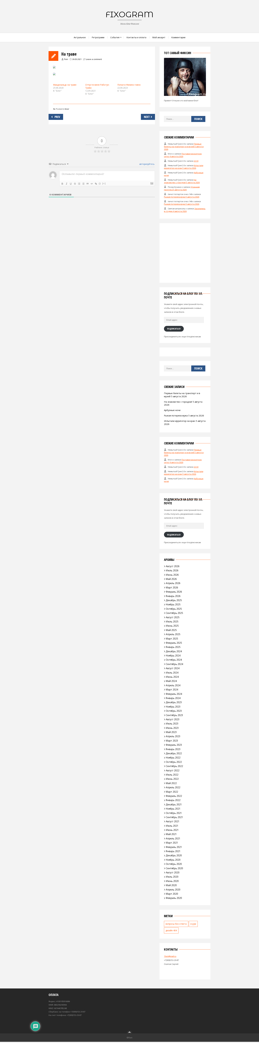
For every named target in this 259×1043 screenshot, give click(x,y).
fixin (66, 59)
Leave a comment (94, 59)
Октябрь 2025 (174, 608)
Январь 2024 (173, 698)
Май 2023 (171, 732)
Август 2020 (172, 872)
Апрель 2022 (173, 787)
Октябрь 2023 (174, 710)
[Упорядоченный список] (79, 183)
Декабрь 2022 (174, 753)
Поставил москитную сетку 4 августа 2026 (183, 155)
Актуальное (80, 37)
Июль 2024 (172, 672)
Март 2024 (172, 689)
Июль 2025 (172, 621)
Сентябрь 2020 (174, 868)
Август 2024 (172, 668)
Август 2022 (172, 770)
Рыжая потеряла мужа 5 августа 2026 (181, 197)
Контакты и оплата (136, 37)
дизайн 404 (171, 930)
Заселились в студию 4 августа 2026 (184, 209)
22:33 (196, 161)
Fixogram (129, 14)
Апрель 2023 (173, 736)
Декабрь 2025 (174, 600)
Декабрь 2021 (174, 804)
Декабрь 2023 (174, 702)
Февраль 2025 (174, 642)
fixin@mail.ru (170, 956)
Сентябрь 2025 (174, 613)
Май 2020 (171, 885)
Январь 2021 (173, 851)
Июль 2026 (172, 570)
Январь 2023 (173, 749)
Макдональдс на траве (64, 84)
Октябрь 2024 (174, 659)
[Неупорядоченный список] (83, 183)
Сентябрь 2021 (174, 817)
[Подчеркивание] (71, 183)
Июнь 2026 (172, 574)
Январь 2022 (173, 800)
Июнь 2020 (172, 881)
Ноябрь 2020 (173, 859)
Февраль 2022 (174, 796)
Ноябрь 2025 (173, 604)
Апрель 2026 (173, 583)
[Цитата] (87, 183)
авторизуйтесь (147, 164)
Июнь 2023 (172, 728)
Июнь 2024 (172, 676)
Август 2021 (172, 821)
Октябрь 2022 (174, 762)
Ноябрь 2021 (173, 808)
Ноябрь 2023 (173, 706)
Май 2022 (171, 783)
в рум (193, 923)
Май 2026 (171, 579)
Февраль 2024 (174, 694)
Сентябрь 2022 (174, 766)
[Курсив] (66, 183)
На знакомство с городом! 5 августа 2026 (182, 181)
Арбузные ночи (172, 410)
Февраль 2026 (174, 591)
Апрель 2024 (173, 685)
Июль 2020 (172, 876)
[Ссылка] (96, 183)
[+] (104, 183)
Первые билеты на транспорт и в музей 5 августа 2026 (184, 146)
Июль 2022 (172, 774)
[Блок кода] (92, 183)
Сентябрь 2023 (174, 715)
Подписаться (173, 328)
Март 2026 (172, 587)
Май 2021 (171, 834)
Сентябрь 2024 (174, 664)
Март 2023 (172, 740)
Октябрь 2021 (174, 813)
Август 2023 (172, 719)
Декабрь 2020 (174, 855)
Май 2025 (171, 630)
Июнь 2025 (172, 625)
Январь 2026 (173, 596)
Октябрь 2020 (174, 864)
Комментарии (178, 37)
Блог (67, 109)
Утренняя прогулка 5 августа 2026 (182, 188)
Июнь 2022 (172, 778)
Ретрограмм (98, 37)
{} (100, 183)
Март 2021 (172, 842)
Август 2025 (172, 617)
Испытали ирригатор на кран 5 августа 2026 (183, 166)
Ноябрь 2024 (173, 655)
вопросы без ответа (176, 923)
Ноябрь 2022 (173, 757)
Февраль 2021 (174, 847)
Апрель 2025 (173, 634)
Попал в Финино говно (129, 84)
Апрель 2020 (173, 889)
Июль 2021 (172, 825)
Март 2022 (172, 791)
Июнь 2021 (172, 830)
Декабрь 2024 (174, 651)
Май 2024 (171, 681)
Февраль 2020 (174, 898)
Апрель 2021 (173, 838)
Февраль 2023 (174, 744)
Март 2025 (172, 638)
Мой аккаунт (158, 37)
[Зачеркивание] (75, 183)
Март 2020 (172, 893)
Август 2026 (172, 566)
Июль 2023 (172, 723)
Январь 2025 (173, 647)
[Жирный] (62, 183)
